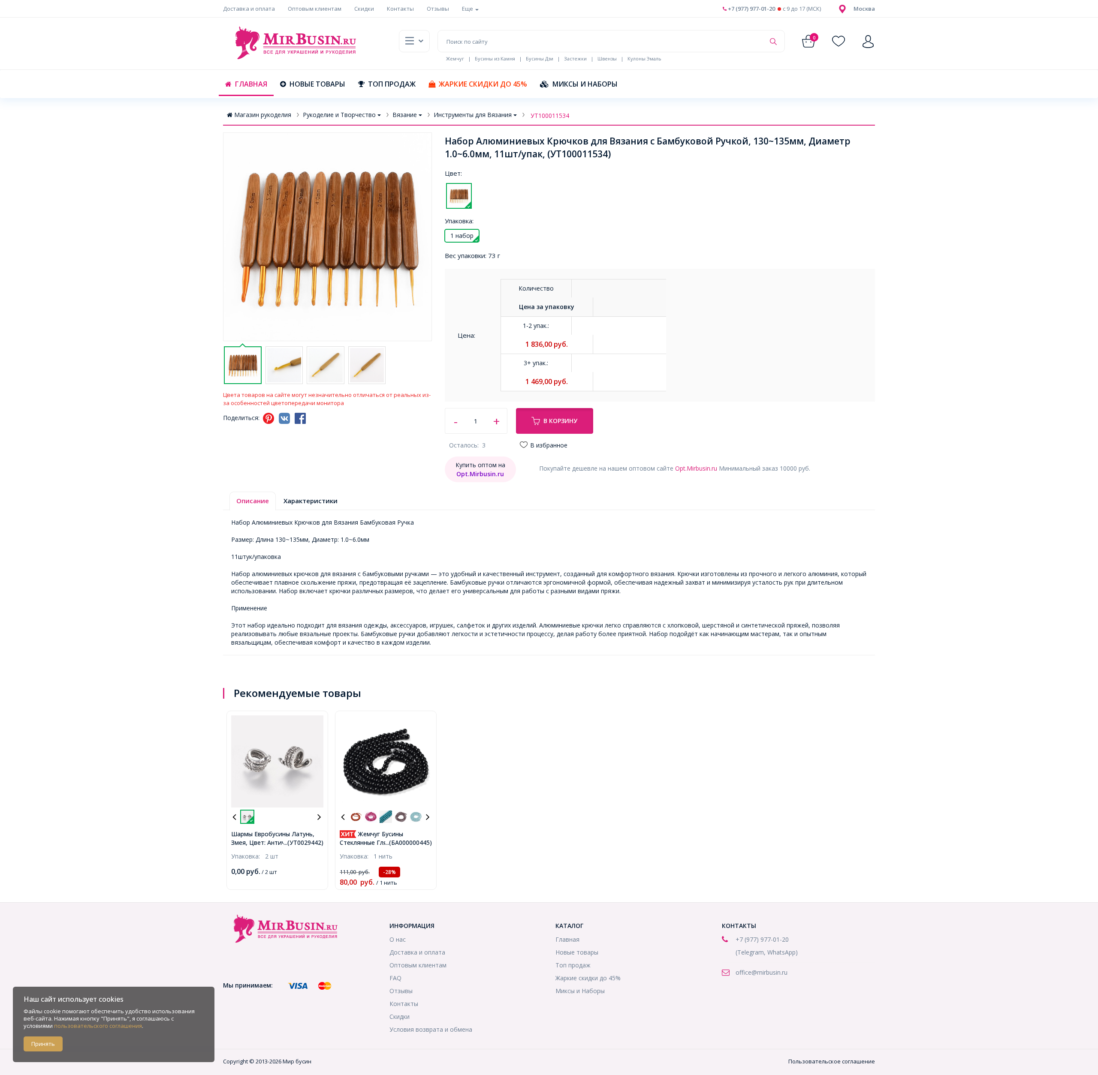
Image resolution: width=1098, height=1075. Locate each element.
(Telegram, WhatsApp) (767, 952)
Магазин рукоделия (262, 115)
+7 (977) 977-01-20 (751, 8)
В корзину (560, 421)
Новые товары (317, 84)
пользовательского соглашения (98, 1026)
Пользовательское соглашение (831, 1061)
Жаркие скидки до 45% (483, 84)
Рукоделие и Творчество (339, 115)
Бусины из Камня (495, 58)
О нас (397, 939)
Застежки (575, 58)
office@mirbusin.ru (761, 972)
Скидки (364, 8)
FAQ (395, 978)
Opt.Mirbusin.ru (696, 468)
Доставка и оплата (249, 8)
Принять (43, 1044)
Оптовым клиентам (314, 8)
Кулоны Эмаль (644, 58)
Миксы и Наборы (585, 84)
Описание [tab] (252, 500)
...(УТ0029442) (303, 842)
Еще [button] (468, 8)
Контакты (400, 8)
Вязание (404, 115)
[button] (864, 8)
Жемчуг (455, 58)
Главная (251, 84)
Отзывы (438, 8)
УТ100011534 (550, 115)
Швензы (607, 58)
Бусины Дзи (539, 58)
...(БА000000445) (408, 842)
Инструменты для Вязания (473, 115)
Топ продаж (392, 84)
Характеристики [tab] (311, 500)
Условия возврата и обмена (430, 1029)
